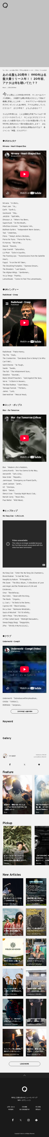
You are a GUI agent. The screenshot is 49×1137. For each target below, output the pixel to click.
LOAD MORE (24, 1064)
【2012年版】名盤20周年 (24, 711)
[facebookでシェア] (10, 764)
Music (7, 70)
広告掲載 (24, 1107)
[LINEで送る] (39, 764)
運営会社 (38, 1109)
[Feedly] (36, 1120)
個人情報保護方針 (24, 1109)
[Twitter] (21, 1120)
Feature (8, 772)
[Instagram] (28, 1120)
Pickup (7, 823)
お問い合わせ (11, 1107)
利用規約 (10, 1109)
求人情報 (38, 1107)
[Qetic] (5, 5)
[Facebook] (13, 1120)
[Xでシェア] (24, 764)
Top (3, 70)
